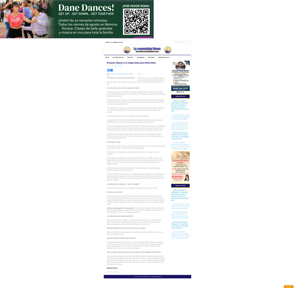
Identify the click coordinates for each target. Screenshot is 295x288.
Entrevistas (116, 271)
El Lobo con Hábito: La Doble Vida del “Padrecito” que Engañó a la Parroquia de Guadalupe (180, 117)
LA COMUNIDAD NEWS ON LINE (147, 49)
